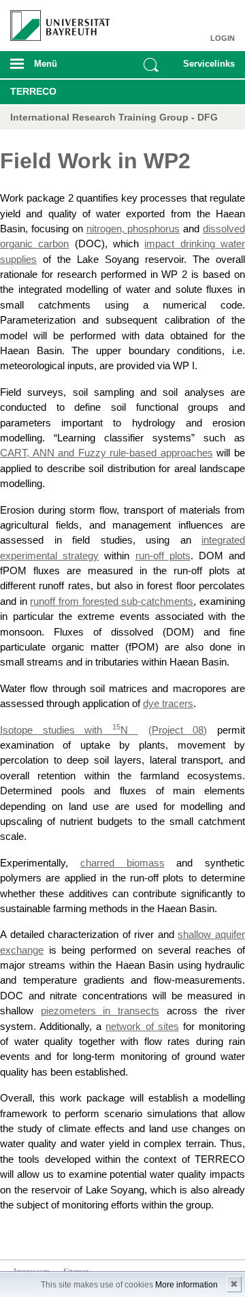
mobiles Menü (54, 68)
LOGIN (222, 38)
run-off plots (163, 555)
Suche (151, 65)
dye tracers (168, 703)
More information (186, 1285)
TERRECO (33, 91)
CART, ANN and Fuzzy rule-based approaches (106, 453)
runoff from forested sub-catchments (111, 601)
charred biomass (122, 863)
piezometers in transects (100, 1010)
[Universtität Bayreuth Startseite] (55, 20)
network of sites (141, 1026)
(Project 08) (178, 730)
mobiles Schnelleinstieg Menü (206, 68)
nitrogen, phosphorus (133, 228)
